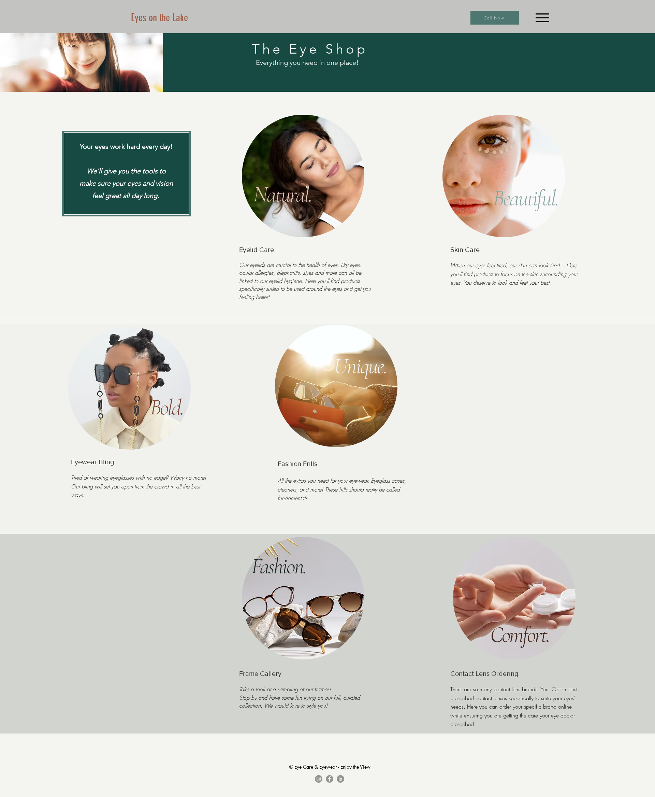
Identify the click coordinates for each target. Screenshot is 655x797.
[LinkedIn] (340, 779)
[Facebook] (329, 779)
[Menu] (542, 17)
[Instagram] (318, 779)
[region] (303, 177)
